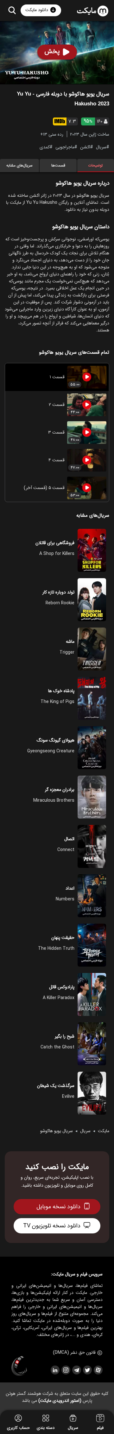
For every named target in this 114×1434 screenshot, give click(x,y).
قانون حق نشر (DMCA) (74, 1352)
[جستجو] (12, 10)
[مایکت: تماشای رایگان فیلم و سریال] (92, 11)
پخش (52, 51)
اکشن (85, 147)
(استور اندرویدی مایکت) (59, 1400)
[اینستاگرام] (65, 1370)
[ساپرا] (19, 1366)
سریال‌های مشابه (19, 165)
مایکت (103, 1130)
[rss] (55, 1370)
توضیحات (95, 165)
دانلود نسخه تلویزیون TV (51, 1225)
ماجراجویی (64, 147)
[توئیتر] (87, 1370)
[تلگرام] (76, 1370)
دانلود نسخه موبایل (58, 1206)
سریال (101, 147)
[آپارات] (98, 1370)
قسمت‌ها (58, 165)
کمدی (45, 147)
